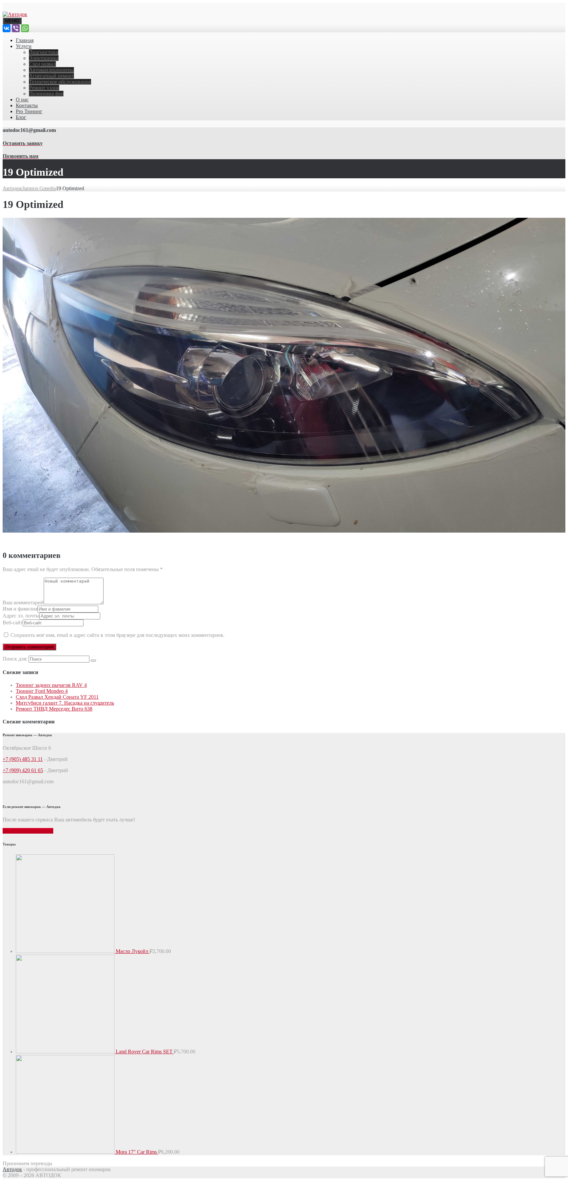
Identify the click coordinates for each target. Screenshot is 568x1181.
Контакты (27, 105)
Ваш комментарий (23, 602)
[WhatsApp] (25, 28)
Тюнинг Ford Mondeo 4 (42, 691)
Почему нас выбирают (28, 831)
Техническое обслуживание (60, 82)
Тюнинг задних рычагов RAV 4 (51, 685)
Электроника (44, 58)
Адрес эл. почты (21, 615)
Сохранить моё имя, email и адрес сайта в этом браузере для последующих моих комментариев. (118, 635)
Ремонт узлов (44, 87)
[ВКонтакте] (7, 28)
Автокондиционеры (51, 70)
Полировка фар (46, 93)
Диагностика (43, 52)
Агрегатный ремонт (51, 76)
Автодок (12, 1169)
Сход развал (42, 64)
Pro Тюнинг (29, 111)
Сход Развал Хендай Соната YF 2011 (57, 697)
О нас (22, 99)
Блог (21, 117)
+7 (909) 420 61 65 (23, 770)
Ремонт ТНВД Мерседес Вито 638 (54, 709)
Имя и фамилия (20, 609)
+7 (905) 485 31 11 (23, 759)
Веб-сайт (13, 622)
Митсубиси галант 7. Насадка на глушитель (65, 703)
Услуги (24, 46)
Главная (25, 40)
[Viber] (16, 28)
